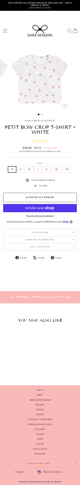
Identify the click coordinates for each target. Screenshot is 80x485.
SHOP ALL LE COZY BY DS (43, 121)
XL (47, 169)
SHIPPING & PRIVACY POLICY (39, 424)
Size (40, 163)
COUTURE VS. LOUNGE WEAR (40, 419)
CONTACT (40, 414)
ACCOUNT (40, 444)
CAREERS (40, 410)
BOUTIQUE (40, 405)
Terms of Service (40, 449)
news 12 (40, 390)
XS (12, 169)
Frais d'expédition (26, 151)
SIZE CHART (40, 429)
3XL (67, 169)
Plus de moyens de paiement (40, 215)
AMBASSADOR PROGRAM (40, 400)
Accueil (28, 121)
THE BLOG (40, 434)
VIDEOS (40, 439)
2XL (57, 169)
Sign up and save (39, 463)
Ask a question (40, 247)
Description (40, 232)
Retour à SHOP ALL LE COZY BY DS (42, 297)
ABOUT (40, 395)
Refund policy (40, 454)
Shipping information (40, 240)
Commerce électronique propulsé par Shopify (40, 482)
